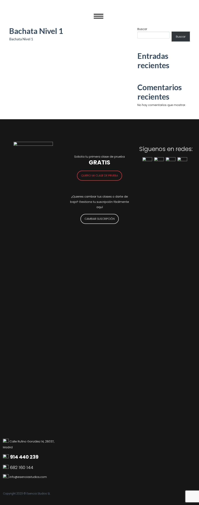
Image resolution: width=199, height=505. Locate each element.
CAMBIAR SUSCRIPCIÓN (100, 219)
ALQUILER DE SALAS (61, 21)
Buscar (181, 36)
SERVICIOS (156, 21)
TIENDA (87, 21)
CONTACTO (180, 21)
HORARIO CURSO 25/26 (23, 21)
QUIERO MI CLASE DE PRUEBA (99, 175)
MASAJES (106, 21)
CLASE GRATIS (130, 21)
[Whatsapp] (6, 477)
